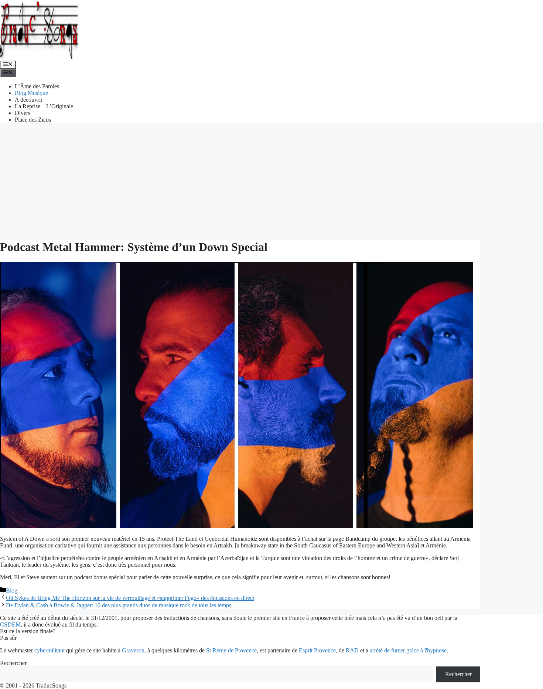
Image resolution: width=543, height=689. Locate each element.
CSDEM (10, 624)
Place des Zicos (33, 119)
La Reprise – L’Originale (44, 106)
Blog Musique (31, 93)
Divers (22, 113)
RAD (352, 650)
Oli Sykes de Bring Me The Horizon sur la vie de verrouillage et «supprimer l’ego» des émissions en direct (130, 598)
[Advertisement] (271, 181)
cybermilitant (49, 650)
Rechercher (13, 663)
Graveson (133, 650)
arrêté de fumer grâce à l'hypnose (408, 650)
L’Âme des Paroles (37, 86)
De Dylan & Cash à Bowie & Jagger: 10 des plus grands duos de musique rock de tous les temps (118, 605)
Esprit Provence (317, 650)
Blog (11, 590)
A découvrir (28, 99)
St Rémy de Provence (231, 650)
